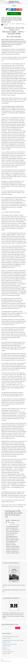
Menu (14, 5)
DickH (13, 23)
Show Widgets (14, 13)
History (23, 23)
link (3, 586)
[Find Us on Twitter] (10, 9)
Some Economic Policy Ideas (10, 644)
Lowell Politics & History (14, 2)
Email (2, 659)
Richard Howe (14, 1)
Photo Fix (5, 648)
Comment (6, 25)
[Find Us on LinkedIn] (15, 9)
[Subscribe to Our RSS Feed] (21, 9)
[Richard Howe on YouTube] (18, 9)
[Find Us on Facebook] (12, 9)
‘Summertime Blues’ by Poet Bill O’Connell (13, 640)
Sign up (19, 613)
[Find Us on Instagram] (7, 9)
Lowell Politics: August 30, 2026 (10, 636)
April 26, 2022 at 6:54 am (15, 524)
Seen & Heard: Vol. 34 (8, 651)
